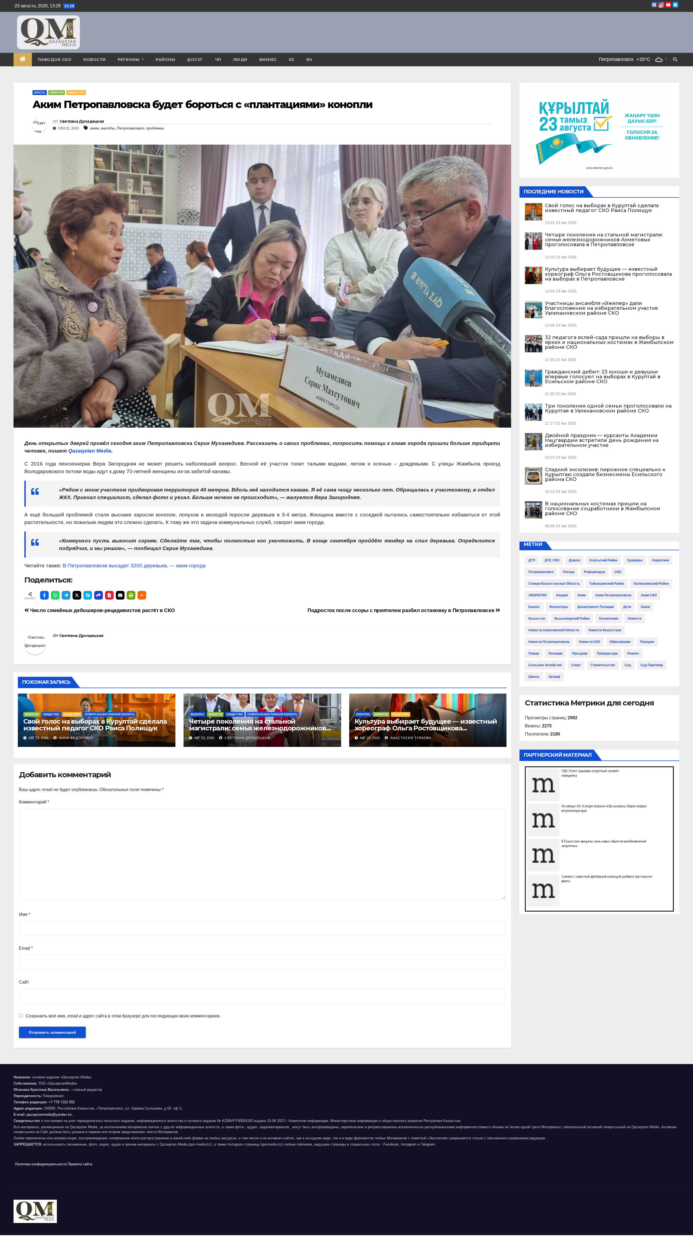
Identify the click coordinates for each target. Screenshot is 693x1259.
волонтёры (559, 607)
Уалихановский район (651, 583)
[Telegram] (66, 595)
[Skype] (87, 595)
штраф (554, 677)
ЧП (218, 59)
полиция (555, 653)
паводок (647, 642)
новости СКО (589, 642)
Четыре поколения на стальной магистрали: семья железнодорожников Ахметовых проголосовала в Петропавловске (604, 240)
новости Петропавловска (549, 642)
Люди (240, 59)
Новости (94, 59)
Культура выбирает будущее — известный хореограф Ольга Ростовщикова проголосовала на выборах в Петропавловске (608, 274)
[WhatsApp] (55, 595)
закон (645, 607)
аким (94, 128)
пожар (533, 653)
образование (620, 642)
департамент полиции (595, 607)
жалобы (108, 128)
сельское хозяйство (545, 665)
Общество (76, 92)
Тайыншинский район (606, 583)
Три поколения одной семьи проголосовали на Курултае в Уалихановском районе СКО (608, 408)
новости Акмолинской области (553, 630)
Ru (309, 59)
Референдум (594, 572)
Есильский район (603, 560)
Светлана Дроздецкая (82, 121)
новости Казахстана (605, 630)
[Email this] (120, 595)
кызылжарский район (572, 618)
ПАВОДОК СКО (55, 59)
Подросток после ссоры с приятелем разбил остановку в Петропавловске (402, 610)
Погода (568, 572)
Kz (292, 59)
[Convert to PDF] (109, 595)
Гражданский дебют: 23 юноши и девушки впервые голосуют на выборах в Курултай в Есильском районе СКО (602, 377)
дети (627, 607)
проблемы (155, 128)
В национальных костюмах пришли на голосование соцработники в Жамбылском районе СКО (602, 508)
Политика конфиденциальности (41, 1164)
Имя (24, 914)
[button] (675, 59)
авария (562, 595)
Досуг (195, 59)
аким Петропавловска (613, 595)
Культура (363, 714)
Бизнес (268, 59)
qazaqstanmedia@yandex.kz (49, 1114)
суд (628, 665)
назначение (608, 618)
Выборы (197, 714)
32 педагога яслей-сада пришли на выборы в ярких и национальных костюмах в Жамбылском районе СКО (609, 342)
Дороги (574, 560)
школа (533, 677)
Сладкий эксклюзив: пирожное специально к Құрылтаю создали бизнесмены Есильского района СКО (605, 474)
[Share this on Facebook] (44, 595)
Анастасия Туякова (410, 738)
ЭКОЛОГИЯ (537, 595)
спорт (576, 665)
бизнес (534, 607)
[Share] (98, 595)
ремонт (633, 653)
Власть (39, 92)
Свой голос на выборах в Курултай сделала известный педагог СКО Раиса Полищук (95, 724)
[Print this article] (131, 595)
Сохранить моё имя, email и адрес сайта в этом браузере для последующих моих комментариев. (123, 1016)
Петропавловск (130, 128)
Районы (165, 59)
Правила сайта (80, 1164)
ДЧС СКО (552, 560)
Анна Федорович (75, 738)
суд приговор (651, 665)
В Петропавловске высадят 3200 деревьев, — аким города (134, 565)
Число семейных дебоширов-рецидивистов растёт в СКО (102, 610)
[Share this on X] (77, 595)
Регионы (129, 59)
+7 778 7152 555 (61, 1102)
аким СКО (649, 595)
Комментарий (34, 802)
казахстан (536, 618)
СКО (617, 572)
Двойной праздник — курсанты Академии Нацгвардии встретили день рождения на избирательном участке (602, 440)
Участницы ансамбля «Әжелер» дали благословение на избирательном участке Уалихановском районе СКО (601, 308)
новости (634, 618)
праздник (579, 653)
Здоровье (635, 560)
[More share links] (142, 595)
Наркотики (660, 560)
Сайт (24, 982)
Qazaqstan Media (89, 451)
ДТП (531, 560)
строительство (602, 665)
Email (26, 948)
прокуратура (607, 653)
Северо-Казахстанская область (110, 714)
